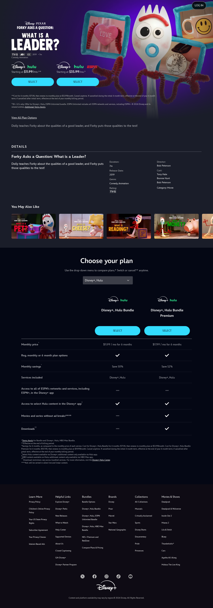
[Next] (206, 226)
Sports (137, 523)
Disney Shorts (140, 530)
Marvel (111, 516)
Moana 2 (165, 523)
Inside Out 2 (167, 516)
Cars (163, 551)
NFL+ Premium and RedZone (90, 539)
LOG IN (199, 5)
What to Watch (61, 523)
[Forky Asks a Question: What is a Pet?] (33, 226)
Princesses (139, 551)
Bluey (164, 537)
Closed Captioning (63, 551)
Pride (137, 544)
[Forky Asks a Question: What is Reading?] (129, 226)
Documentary (140, 537)
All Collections (141, 502)
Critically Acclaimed (143, 516)
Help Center (60, 530)
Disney (111, 502)
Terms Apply (27, 440)
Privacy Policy (34, 502)
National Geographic (117, 530)
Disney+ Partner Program (66, 564)
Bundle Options (88, 502)
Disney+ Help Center (101, 460)
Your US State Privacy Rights (38, 521)
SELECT (32, 81)
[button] (66, 497)
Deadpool (166, 502)
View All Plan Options (24, 117)
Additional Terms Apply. (35, 107)
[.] (83, 576)
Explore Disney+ (62, 502)
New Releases (61, 516)
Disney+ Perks (61, 509)
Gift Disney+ (60, 558)
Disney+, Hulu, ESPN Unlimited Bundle (91, 518)
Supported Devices (63, 537)
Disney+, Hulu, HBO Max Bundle (93, 528)
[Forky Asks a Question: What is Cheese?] (81, 226)
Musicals (138, 509)
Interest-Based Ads (37, 544)
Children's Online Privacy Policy (39, 511)
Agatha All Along (169, 558)
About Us (59, 544)
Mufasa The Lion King (171, 564)
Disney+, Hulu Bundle (91, 509)
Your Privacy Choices (37, 537)
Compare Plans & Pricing (92, 548)
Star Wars (112, 523)
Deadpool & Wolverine (171, 509)
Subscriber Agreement (38, 530)
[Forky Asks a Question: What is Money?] (176, 226)
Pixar (110, 509)
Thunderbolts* (168, 544)
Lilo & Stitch (167, 530)
